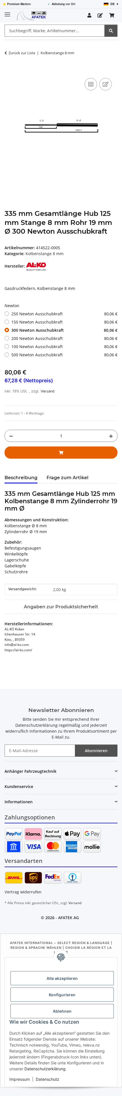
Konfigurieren (62, 994)
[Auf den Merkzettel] (105, 84)
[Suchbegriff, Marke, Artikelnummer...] (110, 31)
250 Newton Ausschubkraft (64, 313)
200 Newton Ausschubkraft (64, 338)
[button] (89, 15)
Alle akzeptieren (62, 978)
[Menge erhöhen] (111, 436)
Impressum (19, 1079)
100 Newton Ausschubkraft (64, 346)
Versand (47, 391)
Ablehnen (62, 1011)
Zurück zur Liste (22, 52)
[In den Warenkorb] (9, 70)
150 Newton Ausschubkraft (64, 322)
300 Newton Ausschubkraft (64, 330)
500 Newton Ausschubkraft (64, 354)
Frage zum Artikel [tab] (68, 477)
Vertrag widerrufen (23, 892)
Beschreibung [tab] (21, 477)
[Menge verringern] (11, 436)
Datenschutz (47, 1079)
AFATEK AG (68, 917)
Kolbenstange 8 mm (45, 253)
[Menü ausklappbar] (7, 12)
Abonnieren (96, 750)
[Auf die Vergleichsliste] (91, 84)
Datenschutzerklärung (45, 1068)
